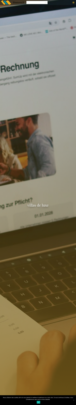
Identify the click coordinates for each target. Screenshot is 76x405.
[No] (74, 400)
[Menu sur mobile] (73, 2)
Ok (38, 402)
